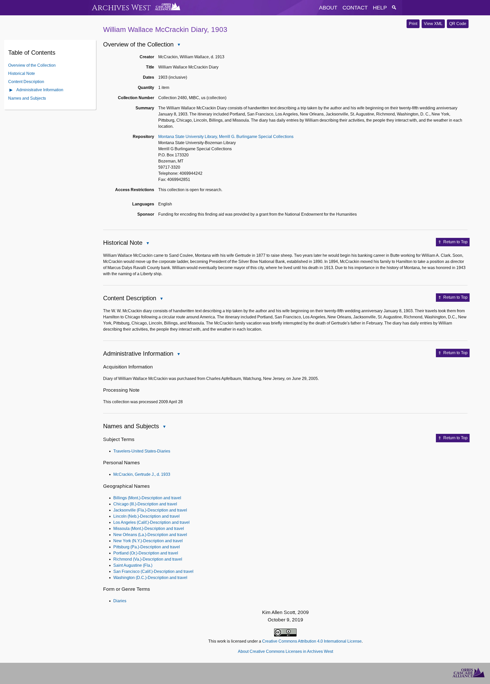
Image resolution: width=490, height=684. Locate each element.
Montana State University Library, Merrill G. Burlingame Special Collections (225, 136)
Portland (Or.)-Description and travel (145, 553)
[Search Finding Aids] (394, 7)
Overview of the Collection (32, 65)
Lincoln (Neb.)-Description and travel (146, 516)
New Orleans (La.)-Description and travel (150, 534)
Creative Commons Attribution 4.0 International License (312, 641)
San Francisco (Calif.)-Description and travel (153, 571)
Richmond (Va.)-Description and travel (147, 559)
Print (413, 23)
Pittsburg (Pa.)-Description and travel (146, 547)
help (380, 7)
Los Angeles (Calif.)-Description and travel (151, 522)
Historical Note (21, 73)
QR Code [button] (457, 23)
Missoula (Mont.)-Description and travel (148, 528)
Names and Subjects (27, 98)
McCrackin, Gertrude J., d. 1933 (141, 474)
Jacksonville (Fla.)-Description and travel (150, 510)
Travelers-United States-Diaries (141, 451)
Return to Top (455, 242)
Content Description (26, 81)
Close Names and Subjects (164, 427)
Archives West (121, 8)
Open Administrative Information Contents (11, 90)
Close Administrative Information (178, 354)
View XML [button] (433, 23)
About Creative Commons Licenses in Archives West (285, 651)
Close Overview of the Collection (179, 45)
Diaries (119, 601)
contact (355, 7)
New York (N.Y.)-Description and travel (148, 541)
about (328, 7)
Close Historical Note (147, 243)
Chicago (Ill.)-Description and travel (145, 504)
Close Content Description (161, 299)
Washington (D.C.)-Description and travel (150, 577)
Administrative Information (39, 89)
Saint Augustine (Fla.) (132, 565)
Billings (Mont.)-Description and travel (147, 498)
